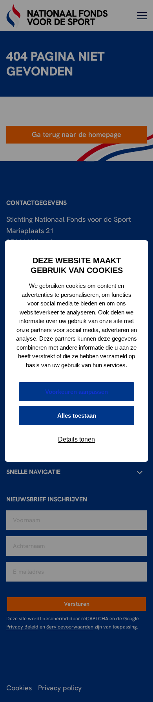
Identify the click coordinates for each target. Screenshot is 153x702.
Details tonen (76, 439)
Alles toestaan (76, 415)
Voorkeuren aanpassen (76, 391)
